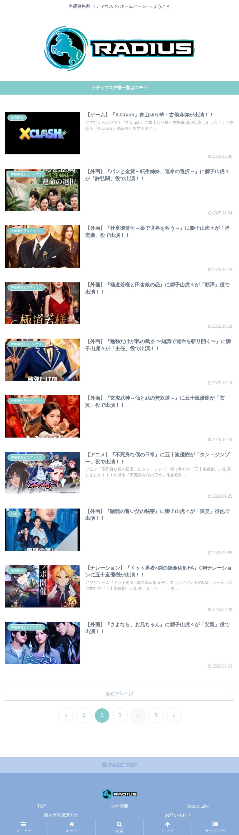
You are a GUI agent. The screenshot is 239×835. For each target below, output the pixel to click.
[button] (220, 794)
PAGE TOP (122, 765)
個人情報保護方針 (61, 815)
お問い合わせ (178, 815)
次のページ (119, 693)
